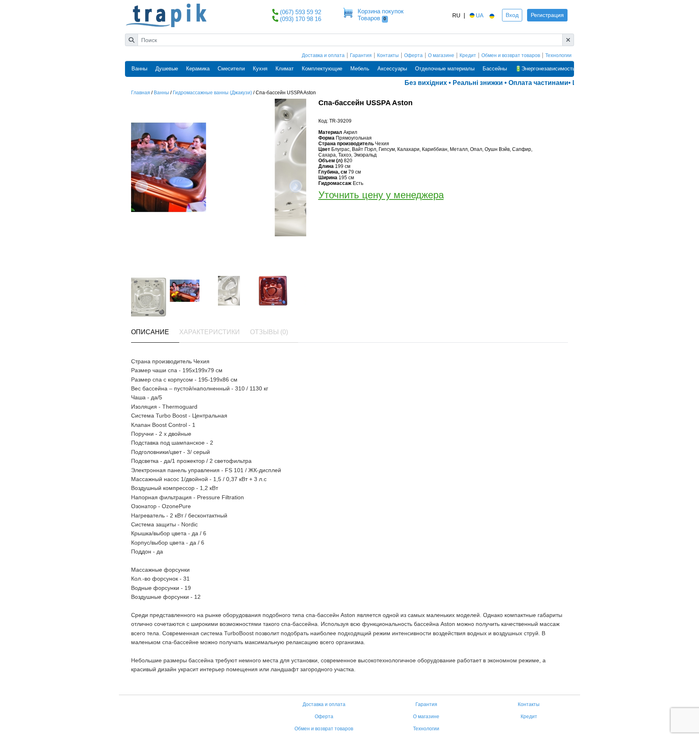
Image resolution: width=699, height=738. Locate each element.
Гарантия (361, 55)
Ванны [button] (139, 69)
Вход (512, 15)
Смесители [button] (231, 69)
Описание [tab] (150, 332)
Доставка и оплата (323, 55)
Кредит (468, 55)
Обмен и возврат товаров (510, 55)
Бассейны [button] (495, 69)
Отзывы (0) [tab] (269, 332)
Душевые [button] (166, 69)
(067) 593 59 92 (300, 11)
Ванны (161, 92)
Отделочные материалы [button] (444, 69)
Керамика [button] (198, 69)
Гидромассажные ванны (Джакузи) (212, 92)
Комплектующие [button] (322, 69)
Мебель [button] (359, 69)
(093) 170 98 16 (300, 18)
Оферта (413, 55)
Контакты (388, 55)
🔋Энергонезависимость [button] (545, 69)
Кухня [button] (260, 69)
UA (479, 15)
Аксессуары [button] (392, 69)
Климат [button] (284, 69)
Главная (140, 92)
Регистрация (547, 15)
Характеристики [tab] (209, 332)
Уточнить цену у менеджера (381, 194)
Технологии (558, 55)
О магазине (441, 55)
